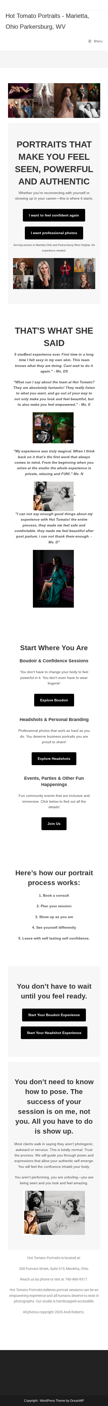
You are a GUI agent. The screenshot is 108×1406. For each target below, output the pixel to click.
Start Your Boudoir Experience (54, 1015)
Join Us (54, 824)
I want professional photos (54, 233)
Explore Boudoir (54, 700)
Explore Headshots (54, 759)
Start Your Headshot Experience (54, 1033)
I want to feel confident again (54, 215)
